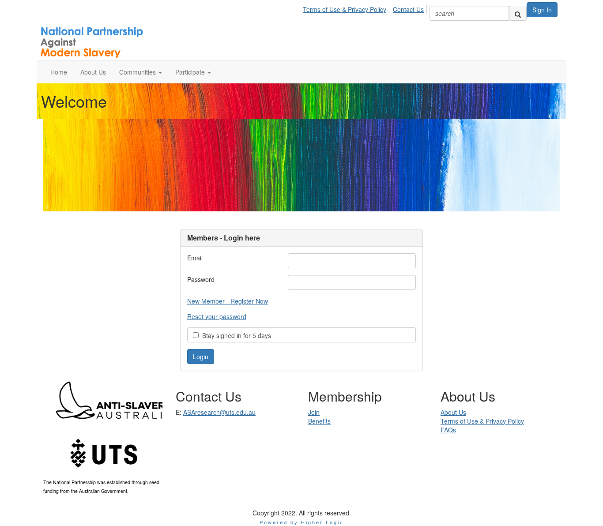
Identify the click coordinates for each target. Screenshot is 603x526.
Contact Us (408, 9)
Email (195, 257)
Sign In (542, 9)
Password (201, 279)
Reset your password (216, 316)
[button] (141, 72)
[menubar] (366, 8)
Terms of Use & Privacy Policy (344, 9)
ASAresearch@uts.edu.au (219, 412)
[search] (518, 13)
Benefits (319, 421)
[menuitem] (347, 8)
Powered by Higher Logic (302, 522)
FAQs (448, 429)
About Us (453, 412)
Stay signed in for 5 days (235, 335)
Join (314, 412)
